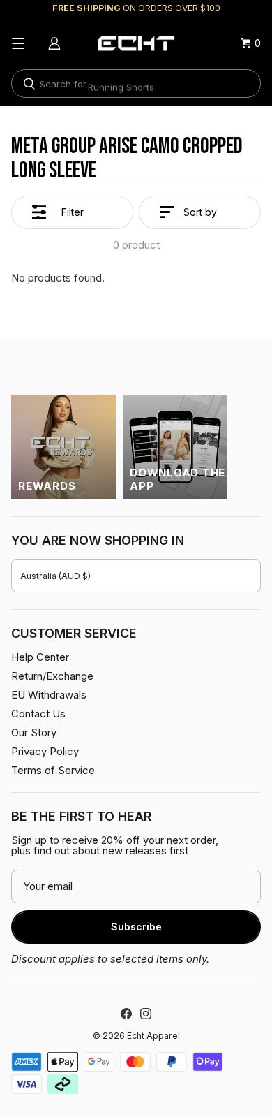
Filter (72, 212)
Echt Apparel (153, 1035)
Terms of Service (53, 770)
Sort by (200, 212)
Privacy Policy (45, 751)
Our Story (33, 732)
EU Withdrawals (48, 694)
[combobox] (136, 83)
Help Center (40, 657)
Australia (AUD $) (55, 576)
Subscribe (136, 927)
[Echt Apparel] (136, 43)
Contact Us (38, 713)
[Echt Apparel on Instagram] (146, 1013)
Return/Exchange (52, 675)
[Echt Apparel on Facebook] (126, 1013)
